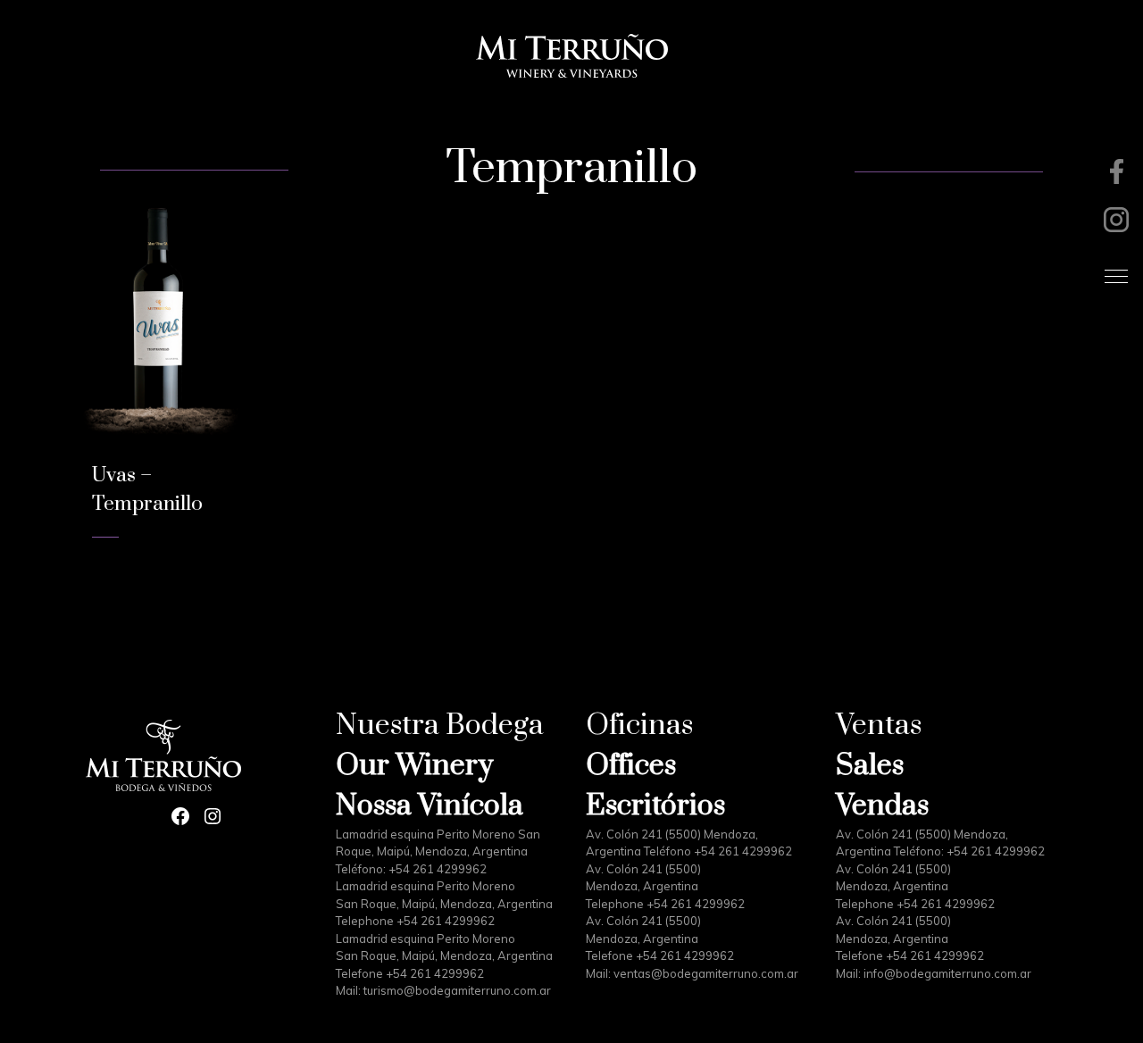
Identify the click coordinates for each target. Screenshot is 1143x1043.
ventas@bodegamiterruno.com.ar (705, 973)
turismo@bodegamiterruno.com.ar (457, 990)
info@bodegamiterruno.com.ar (947, 973)
